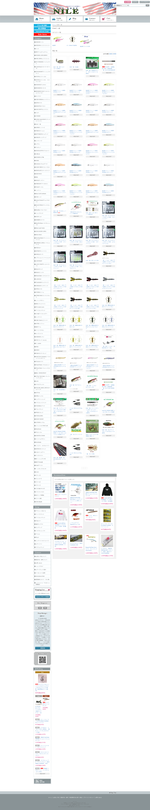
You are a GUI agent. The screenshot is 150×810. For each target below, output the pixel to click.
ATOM (42, 782)
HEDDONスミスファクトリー (43, 45)
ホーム (42, 19)
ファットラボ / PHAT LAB (42, 425)
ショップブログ (39, 566)
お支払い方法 (56, 797)
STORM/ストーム (40, 292)
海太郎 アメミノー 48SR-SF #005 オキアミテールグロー (59, 172)
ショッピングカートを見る (42, 596)
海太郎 (54, 45)
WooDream (38, 429)
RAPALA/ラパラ (39, 254)
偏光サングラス (39, 524)
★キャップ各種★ (40, 495)
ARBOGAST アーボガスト (42, 183)
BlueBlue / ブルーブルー (41, 210)
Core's (37, 472)
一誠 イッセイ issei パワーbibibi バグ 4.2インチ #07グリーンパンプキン (108, 262)
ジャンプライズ (39, 213)
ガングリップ (39, 527)
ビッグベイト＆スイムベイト (42, 540)
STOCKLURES (39, 415)
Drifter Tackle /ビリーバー (42, 320)
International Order (40, 576)
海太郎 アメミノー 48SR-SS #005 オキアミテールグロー (92, 192)
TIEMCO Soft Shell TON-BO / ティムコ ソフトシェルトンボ (91, 494)
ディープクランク (40, 514)
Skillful (37, 160)
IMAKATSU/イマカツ (40, 106)
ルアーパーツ (39, 544)
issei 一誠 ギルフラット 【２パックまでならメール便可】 (108, 431)
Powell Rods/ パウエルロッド (43, 364)
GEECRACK (39, 173)
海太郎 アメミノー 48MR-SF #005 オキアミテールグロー (59, 112)
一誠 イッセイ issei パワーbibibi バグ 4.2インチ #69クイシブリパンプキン (92, 307)
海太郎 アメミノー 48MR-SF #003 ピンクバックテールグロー (92, 92)
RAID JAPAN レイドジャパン (42, 58)
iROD (37, 346)
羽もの (37, 537)
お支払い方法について (41, 556)
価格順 (110, 53)
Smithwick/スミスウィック (42, 285)
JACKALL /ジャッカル (41, 76)
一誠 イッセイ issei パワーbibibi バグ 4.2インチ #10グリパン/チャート (59, 287)
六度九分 (38, 154)
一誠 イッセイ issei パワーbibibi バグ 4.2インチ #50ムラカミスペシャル (108, 287)
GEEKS (37, 350)
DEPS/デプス (39, 102)
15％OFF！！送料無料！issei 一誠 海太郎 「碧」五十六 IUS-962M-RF (108, 68)
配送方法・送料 (64, 797)
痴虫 (37, 177)
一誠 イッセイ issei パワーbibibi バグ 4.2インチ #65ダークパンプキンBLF (76, 307)
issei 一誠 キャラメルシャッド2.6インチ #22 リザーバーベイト (92, 242)
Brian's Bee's (39, 234)
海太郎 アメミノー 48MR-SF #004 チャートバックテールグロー (108, 92)
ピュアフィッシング (40, 399)
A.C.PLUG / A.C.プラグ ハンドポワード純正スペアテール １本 (38, 709)
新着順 (114, 53)
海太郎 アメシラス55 (85, 46)
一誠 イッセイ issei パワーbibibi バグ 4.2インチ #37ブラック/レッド (92, 287)
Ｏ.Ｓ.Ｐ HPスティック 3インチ (46, 704)
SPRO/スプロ (39, 289)
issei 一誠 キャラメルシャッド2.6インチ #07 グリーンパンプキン (59, 242)
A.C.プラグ (38, 96)
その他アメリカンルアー (41, 313)
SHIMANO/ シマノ (40, 336)
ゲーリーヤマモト (40, 330)
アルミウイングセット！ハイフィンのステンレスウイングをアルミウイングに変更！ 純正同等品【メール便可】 (42, 687)
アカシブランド (39, 409)
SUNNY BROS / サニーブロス (43, 167)
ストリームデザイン (40, 439)
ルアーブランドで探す (41, 569)
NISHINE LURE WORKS (41, 55)
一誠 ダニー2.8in (90, 454)
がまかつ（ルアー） (40, 452)
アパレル (38, 534)
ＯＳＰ (37, 112)
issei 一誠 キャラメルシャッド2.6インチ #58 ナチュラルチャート (76, 266)
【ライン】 (38, 485)
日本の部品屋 (39, 501)
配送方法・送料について (41, 559)
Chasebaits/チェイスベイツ (42, 282)
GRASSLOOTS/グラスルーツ (42, 150)
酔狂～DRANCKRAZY (41, 373)
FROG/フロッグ (39, 412)
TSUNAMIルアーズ (40, 406)
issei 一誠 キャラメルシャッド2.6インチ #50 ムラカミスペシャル (108, 242)
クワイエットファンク (41, 402)
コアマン (38, 144)
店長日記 (42, 648)
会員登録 (127, 2)
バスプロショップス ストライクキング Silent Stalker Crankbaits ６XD (42, 762)
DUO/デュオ (38, 216)
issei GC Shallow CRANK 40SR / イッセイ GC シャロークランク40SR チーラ (59, 433)
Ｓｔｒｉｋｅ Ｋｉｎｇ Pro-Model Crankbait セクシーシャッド (107, 525)
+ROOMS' (38, 116)
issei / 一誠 (38, 124)
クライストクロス (40, 491)
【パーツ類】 (39, 498)
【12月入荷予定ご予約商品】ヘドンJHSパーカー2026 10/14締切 (106, 499)
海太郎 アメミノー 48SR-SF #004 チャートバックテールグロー (108, 152)
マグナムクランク (40, 547)
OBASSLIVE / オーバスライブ (43, 170)
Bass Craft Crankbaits (41, 193)
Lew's (37, 381)
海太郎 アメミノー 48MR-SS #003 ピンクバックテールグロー (59, 132)
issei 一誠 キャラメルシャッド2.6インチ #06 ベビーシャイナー (108, 217)
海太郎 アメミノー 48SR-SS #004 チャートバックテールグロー (76, 192)
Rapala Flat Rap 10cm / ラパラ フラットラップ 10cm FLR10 (91, 549)
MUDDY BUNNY (40, 419)
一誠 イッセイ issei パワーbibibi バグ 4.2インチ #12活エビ (76, 287)
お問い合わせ (92, 19)
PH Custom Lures (40, 307)
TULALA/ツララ (39, 361)
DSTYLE (38, 392)
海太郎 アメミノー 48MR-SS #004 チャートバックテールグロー (76, 132)
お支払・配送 (58, 19)
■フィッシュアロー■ (40, 458)
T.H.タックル (39, 432)
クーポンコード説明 (40, 573)
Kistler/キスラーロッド (41, 353)
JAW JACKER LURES (41, 231)
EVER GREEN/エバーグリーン (43, 99)
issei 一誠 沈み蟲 (74, 67)
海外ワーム (38, 327)
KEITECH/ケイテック (41, 448)
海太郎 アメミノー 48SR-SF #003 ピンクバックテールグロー (92, 152)
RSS (41, 780)
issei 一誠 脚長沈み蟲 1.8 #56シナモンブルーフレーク (59, 347)
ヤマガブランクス (40, 384)
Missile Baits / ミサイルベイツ (43, 275)
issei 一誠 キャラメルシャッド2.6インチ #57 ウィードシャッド (59, 266)
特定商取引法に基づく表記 (76, 797)
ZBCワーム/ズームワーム (41, 52)
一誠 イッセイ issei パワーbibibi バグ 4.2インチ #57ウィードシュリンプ (59, 307)
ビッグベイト (39, 317)
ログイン (135, 2)
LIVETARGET (39, 261)
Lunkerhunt (38, 279)
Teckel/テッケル (39, 187)
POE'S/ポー (38, 247)
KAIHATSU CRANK (40, 435)
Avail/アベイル (39, 465)
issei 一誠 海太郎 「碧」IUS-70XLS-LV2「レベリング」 (59, 459)
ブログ (75, 19)
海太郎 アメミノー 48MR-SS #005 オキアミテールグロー (92, 132)
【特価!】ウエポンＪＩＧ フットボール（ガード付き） (42, 770)
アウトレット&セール (41, 511)
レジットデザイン (40, 300)
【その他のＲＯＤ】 (40, 488)
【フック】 (38, 475)
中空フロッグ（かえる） (41, 340)
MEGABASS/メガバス (41, 88)
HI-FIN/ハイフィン (40, 323)
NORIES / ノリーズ (40, 127)
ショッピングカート (108, 19)
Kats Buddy (38, 442)
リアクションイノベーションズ (43, 257)
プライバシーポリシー (89, 797)
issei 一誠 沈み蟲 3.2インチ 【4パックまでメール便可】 (92, 72)
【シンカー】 (39, 478)
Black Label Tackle (40, 228)
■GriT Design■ (39, 462)
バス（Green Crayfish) (71, 45)
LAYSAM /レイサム (40, 422)
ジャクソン (38, 190)
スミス (37, 48)
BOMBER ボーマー (40, 220)
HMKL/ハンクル (39, 396)
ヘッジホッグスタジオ (41, 468)
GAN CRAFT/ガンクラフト (42, 109)
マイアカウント (144, 2)
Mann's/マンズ (39, 269)
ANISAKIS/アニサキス (41, 84)
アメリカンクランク (40, 310)
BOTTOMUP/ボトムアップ (42, 134)
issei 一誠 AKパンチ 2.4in (92, 260)
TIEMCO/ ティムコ (40, 130)
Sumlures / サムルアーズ (41, 164)
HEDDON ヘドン (40, 42)
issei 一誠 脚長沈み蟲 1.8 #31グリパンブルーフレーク (92, 327)
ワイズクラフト (39, 455)
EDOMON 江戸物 (40, 157)
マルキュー (38, 147)
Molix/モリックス (40, 272)
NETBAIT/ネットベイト (41, 251)
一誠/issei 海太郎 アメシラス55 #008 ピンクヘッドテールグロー (92, 366)
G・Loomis (38, 343)
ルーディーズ (39, 140)
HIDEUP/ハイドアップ (41, 137)
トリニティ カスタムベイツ (42, 445)
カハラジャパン (39, 333)
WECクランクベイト (40, 303)
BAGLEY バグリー (40, 180)
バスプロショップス (40, 530)
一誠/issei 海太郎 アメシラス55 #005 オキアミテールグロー (59, 366)
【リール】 (38, 482)
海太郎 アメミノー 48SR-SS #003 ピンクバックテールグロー (59, 192)
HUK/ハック (38, 197)
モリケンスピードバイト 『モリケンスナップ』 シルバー (42, 754)
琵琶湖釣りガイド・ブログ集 (42, 579)
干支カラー (38, 520)
